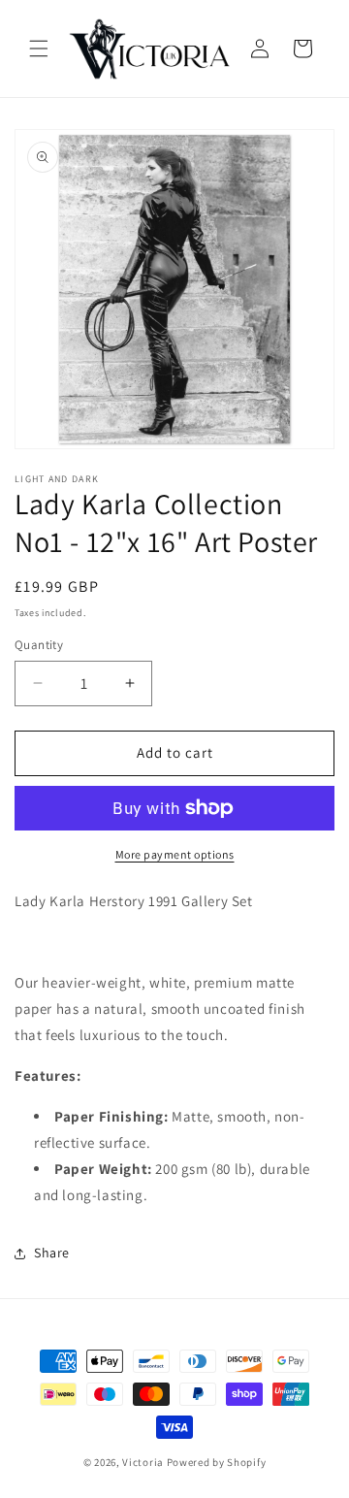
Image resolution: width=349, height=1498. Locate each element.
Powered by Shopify (217, 1462)
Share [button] (52, 1252)
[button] (38, 48)
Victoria (143, 1462)
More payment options (175, 854)
